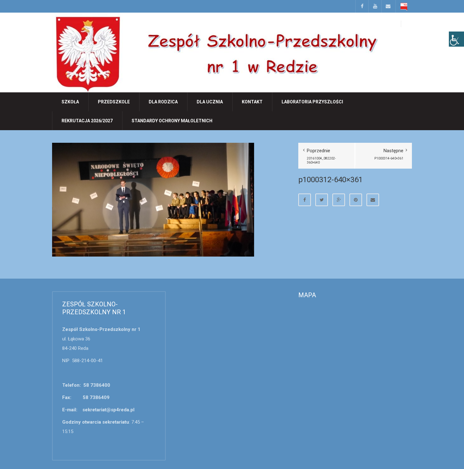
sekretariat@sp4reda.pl (108, 410)
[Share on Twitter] (321, 200)
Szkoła (70, 101)
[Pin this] (355, 200)
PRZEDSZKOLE (114, 101)
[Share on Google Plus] (338, 200)
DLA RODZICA (163, 101)
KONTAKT (252, 101)
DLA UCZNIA (210, 101)
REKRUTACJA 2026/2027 (87, 120)
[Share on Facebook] (304, 200)
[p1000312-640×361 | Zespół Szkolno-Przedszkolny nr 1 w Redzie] (215, 52)
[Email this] (372, 200)
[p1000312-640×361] (153, 199)
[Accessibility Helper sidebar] (456, 39)
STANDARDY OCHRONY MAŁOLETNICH (172, 120)
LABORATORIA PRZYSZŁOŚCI (312, 101)
